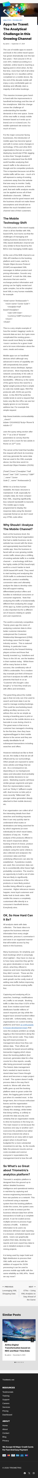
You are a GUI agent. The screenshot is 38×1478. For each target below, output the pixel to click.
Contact (5, 1433)
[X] (29, 1473)
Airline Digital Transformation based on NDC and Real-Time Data (17, 1348)
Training (5, 1396)
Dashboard (7, 1415)
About (5, 1429)
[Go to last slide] (5, 1339)
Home (5, 1425)
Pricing (5, 1411)
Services (6, 1407)
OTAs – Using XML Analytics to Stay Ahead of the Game (28, 1293)
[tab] (15, 1362)
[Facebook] (25, 1473)
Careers (5, 1403)
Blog (4, 1437)
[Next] (32, 1339)
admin (7, 44)
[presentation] (19, 1330)
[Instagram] (34, 1473)
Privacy (5, 1441)
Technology (17, 20)
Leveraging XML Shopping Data (9, 1290)
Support (5, 1400)
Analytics (7, 20)
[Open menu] (34, 3)
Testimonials (7, 1392)
